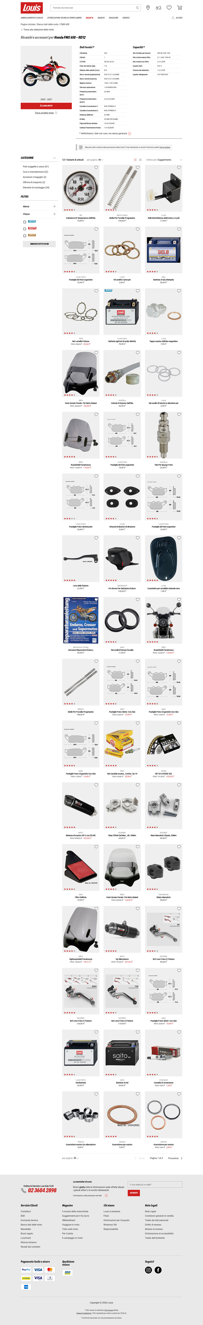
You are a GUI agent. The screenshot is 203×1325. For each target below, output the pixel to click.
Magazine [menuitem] (113, 18)
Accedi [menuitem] (179, 18)
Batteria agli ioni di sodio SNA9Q (122, 341)
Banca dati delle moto (31, 1224)
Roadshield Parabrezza (81, 465)
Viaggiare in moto (70, 1224)
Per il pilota (67, 1233)
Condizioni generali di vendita (159, 1216)
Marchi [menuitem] (101, 18)
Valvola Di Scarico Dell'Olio (122, 403)
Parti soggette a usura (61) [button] (36, 166)
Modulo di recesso (154, 1229)
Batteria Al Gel (122, 1083)
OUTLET (32, 235)
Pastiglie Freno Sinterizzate (80, 527)
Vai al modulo (165, 147)
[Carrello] (179, 8)
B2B (23, 1216)
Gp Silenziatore (122, 959)
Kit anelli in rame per (122, 280)
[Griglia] (135, 159)
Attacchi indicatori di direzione (122, 527)
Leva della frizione (80, 586)
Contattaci (26, 1211)
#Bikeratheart (68, 1220)
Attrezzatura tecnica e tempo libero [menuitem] (64, 18)
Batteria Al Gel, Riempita (163, 280)
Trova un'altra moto (44, 113)
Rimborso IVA (110, 1224)
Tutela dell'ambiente (155, 1238)
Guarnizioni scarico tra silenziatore (81, 1144)
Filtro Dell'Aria (80, 897)
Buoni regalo (27, 1233)
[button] (137, 8)
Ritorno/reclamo (29, 1242)
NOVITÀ (32, 221)
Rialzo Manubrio (164, 897)
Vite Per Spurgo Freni (164, 465)
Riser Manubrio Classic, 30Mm (163, 835)
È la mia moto (46, 106)
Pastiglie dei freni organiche (81, 280)
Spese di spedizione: (84, 1313)
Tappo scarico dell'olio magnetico (164, 341)
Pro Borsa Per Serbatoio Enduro (122, 588)
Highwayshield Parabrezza (80, 959)
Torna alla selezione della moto (38, 29)
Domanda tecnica (29, 1220)
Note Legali (150, 1211)
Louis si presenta (112, 1211)
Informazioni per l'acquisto (117, 1220)
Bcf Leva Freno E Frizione (163, 959)
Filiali (106, 1216)
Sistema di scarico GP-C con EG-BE (81, 835)
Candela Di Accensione (163, 1083)
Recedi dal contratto (30, 1246)
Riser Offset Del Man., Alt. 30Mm (122, 835)
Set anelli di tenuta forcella (122, 650)
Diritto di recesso (153, 1224)
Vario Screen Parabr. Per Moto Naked (81, 403)
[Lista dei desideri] (169, 8)
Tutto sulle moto (70, 1229)
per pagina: (92, 159)
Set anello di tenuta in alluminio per (163, 403)
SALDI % (32, 228)
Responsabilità (111, 1229)
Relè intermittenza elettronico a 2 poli (163, 218)
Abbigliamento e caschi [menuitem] (32, 18)
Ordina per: (151, 159)
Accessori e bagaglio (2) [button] (34, 177)
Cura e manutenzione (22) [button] (35, 172)
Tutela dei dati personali (156, 1220)
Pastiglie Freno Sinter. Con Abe (122, 712)
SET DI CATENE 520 (163, 774)
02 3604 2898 (42, 1191)
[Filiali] (148, 8)
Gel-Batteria (81, 1083)
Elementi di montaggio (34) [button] (36, 187)
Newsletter (26, 1229)
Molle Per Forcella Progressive (122, 218)
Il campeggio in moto (72, 1238)
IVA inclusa (109, 1310)
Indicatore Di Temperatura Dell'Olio (80, 218)
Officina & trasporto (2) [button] (34, 182)
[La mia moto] (158, 8)
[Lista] (140, 160)
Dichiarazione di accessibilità (159, 1233)
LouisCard (26, 1238)
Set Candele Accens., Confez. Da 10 (122, 774)
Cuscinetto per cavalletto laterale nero (163, 588)
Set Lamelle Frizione (80, 341)
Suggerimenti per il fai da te (75, 1216)
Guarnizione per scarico (122, 1144)
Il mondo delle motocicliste (75, 1211)
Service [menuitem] (126, 18)
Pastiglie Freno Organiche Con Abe (163, 712)
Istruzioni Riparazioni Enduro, (80, 650)
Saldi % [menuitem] (89, 18)
